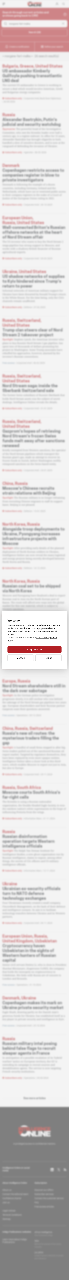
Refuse (48, 658)
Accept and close (34, 649)
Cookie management (46, 637)
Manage (21, 658)
